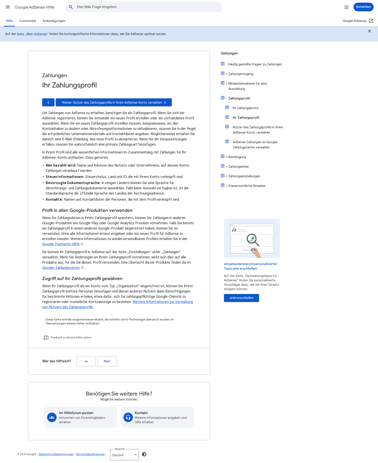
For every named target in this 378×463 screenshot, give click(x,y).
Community (27, 21)
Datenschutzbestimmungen (56, 454)
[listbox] (124, 454)
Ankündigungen (54, 21)
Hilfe (9, 21)
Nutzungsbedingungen (90, 454)
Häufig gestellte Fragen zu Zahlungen (255, 64)
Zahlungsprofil (239, 98)
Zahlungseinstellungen (244, 176)
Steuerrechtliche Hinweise (246, 186)
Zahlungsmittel (238, 167)
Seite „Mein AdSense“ (32, 34)
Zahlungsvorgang (240, 74)
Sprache (120, 449)
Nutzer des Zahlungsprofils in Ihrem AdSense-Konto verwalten (258, 129)
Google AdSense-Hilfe (34, 7)
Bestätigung (237, 157)
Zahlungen (229, 53)
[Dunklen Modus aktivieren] (144, 454)
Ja (86, 361)
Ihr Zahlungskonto (246, 108)
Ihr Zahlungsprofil (246, 118)
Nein (107, 361)
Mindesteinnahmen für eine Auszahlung (247, 86)
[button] (8, 7)
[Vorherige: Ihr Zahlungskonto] (48, 102)
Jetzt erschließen (241, 298)
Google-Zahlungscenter (61, 268)
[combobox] (149, 7)
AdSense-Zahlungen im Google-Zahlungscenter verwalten (255, 144)
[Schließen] (369, 31)
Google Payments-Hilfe (61, 244)
